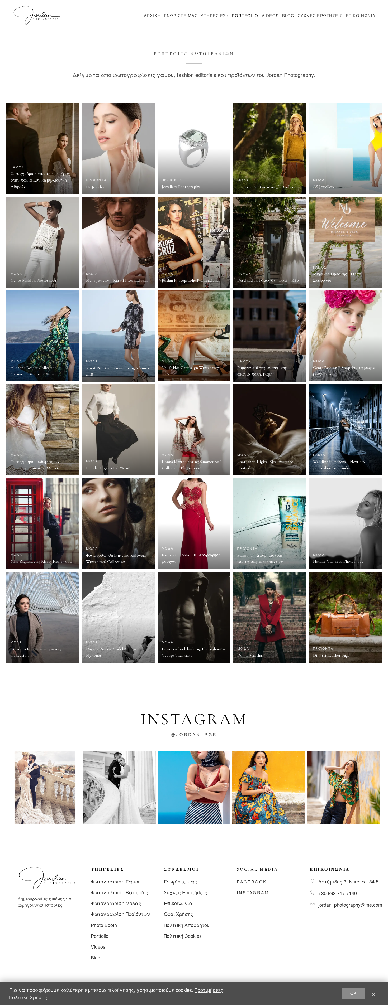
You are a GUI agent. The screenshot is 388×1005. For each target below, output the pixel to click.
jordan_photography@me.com (350, 904)
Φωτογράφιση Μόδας (116, 903)
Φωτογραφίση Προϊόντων (120, 913)
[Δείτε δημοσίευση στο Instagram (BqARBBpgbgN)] (44, 787)
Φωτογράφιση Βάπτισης (119, 892)
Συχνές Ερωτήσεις (320, 15)
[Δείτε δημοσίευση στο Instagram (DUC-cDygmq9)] (194, 787)
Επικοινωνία (361, 15)
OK (353, 993)
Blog (288, 15)
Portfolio (245, 15)
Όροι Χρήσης (178, 913)
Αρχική (152, 15)
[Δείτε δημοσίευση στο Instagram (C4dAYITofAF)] (119, 787)
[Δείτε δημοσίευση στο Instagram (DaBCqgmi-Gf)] (268, 787)
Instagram (253, 893)
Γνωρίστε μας (180, 15)
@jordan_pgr (194, 734)
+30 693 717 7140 (337, 893)
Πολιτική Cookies (183, 935)
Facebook (252, 882)
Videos (270, 15)
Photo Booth (104, 924)
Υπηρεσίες (215, 15)
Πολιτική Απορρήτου (187, 924)
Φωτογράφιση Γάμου (116, 881)
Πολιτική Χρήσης (28, 997)
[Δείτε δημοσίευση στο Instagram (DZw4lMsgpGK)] (343, 787)
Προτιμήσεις (209, 989)
